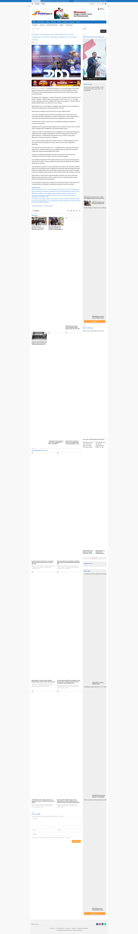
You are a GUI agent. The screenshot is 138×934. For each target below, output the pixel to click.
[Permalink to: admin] (33, 42)
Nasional (72, 22)
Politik (59, 22)
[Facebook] (97, 924)
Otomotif (65, 22)
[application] (94, 59)
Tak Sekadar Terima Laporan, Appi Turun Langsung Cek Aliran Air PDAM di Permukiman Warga (55, 198)
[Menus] (33, 4)
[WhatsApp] (105, 924)
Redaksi (61, 25)
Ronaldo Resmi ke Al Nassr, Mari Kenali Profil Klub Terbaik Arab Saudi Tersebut (88, 552)
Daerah (78, 22)
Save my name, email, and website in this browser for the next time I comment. (51, 837)
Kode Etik (42, 25)
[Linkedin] (102, 924)
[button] (102, 4)
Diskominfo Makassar (37, 206)
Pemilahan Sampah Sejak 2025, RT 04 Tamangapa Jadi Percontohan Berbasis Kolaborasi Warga (98, 796)
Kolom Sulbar (40, 22)
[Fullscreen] (104, 79)
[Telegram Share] (77, 211)
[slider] (93, 78)
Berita (47, 22)
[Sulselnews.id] (42, 13)
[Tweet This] (71, 211)
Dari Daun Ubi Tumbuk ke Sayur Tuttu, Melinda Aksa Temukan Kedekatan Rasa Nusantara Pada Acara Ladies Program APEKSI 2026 (56, 201)
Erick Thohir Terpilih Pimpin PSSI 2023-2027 (93, 439)
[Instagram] (100, 924)
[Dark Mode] (105, 4)
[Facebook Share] (68, 211)
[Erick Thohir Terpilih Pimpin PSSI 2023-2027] (94, 384)
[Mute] (102, 79)
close (29, 6)
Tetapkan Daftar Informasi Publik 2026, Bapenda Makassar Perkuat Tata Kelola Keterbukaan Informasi (63, 1)
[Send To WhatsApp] (80, 211)
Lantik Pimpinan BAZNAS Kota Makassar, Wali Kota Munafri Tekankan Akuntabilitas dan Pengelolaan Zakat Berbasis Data (54, 196)
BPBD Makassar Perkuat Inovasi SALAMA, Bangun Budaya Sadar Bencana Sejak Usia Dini (54, 193)
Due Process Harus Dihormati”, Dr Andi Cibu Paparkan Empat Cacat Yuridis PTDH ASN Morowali (55, 189)
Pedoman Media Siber (52, 25)
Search (84, 28)
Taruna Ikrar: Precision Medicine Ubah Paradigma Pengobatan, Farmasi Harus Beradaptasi (98, 683)
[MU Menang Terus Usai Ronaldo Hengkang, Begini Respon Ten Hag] (101, 495)
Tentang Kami (69, 25)
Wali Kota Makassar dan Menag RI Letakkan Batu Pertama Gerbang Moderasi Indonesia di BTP (55, 191)
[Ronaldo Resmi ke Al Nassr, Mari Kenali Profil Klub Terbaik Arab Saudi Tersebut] (88, 495)
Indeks (43, 3)
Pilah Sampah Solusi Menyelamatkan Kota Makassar (97, 909)
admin (36, 42)
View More (94, 321)
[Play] (84, 79)
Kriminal (53, 22)
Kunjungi (37, 3)
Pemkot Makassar (48, 206)
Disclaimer (35, 25)
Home (33, 22)
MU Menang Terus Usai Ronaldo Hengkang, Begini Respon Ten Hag (100, 552)
